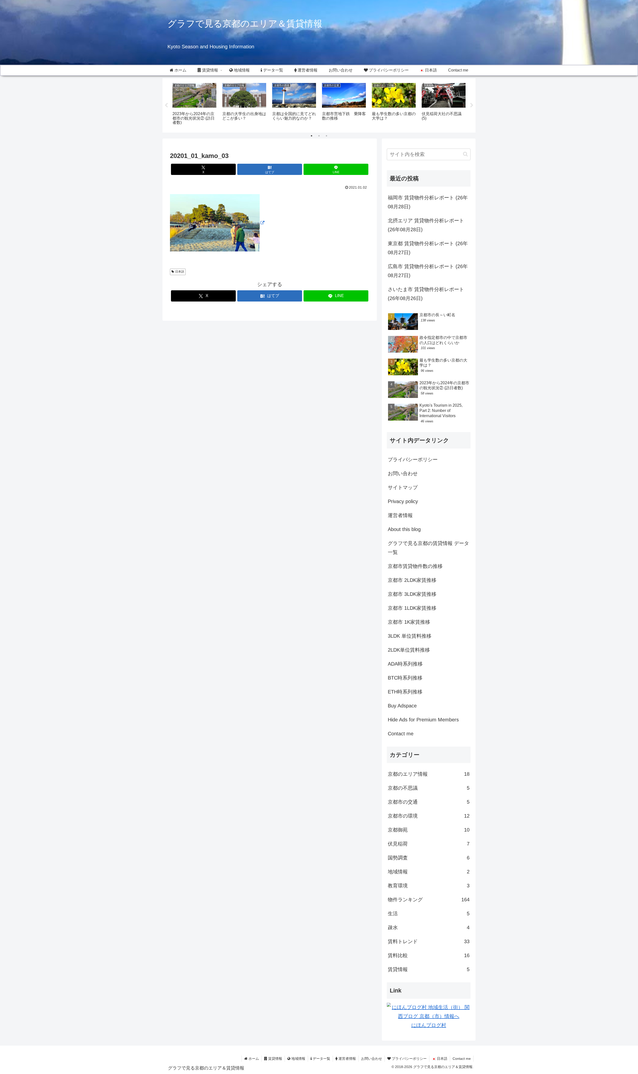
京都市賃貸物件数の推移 (415, 566)
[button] (465, 154)
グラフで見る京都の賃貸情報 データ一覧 (428, 547)
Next (471, 105)
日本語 (179, 271)
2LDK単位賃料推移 (409, 650)
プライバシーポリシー (413, 459)
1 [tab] (311, 135)
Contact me (400, 733)
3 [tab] (326, 135)
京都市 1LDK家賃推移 (412, 608)
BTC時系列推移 (405, 678)
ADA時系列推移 (405, 664)
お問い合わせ (403, 473)
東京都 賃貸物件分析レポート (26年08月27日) (428, 248)
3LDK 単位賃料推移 (409, 636)
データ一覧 (321, 1059)
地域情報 (297, 1059)
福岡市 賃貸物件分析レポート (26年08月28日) (428, 202)
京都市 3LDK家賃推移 (412, 594)
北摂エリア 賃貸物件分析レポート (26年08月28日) (426, 225)
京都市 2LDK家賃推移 (412, 580)
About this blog (404, 529)
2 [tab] (319, 135)
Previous (166, 105)
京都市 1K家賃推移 (409, 622)
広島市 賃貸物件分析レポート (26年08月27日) (428, 271)
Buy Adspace (402, 705)
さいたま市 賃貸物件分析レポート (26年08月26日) (426, 294)
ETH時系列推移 (405, 691)
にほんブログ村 (428, 1025)
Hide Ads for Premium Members (423, 719)
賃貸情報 (274, 1059)
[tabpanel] (194, 104)
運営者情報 (400, 515)
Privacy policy (403, 501)
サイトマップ (403, 487)
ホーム (253, 1059)
